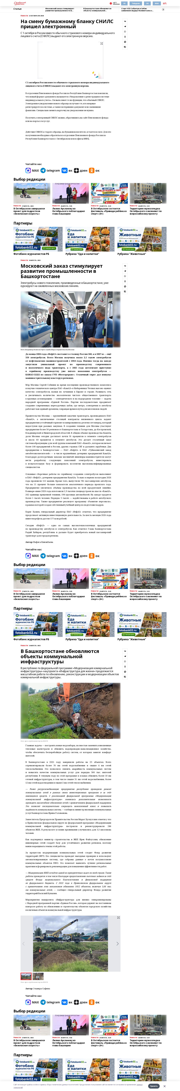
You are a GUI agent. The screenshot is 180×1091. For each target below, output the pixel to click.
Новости (24, 16)
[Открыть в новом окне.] (32, 170)
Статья (17, 9)
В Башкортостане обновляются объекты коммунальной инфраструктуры (97, 10)
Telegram (136, 3)
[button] (117, 943)
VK (124, 3)
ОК (147, 3)
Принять (154, 1086)
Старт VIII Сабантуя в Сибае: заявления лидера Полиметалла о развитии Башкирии (136, 10)
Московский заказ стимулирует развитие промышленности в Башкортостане (59, 10)
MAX (157, 3)
